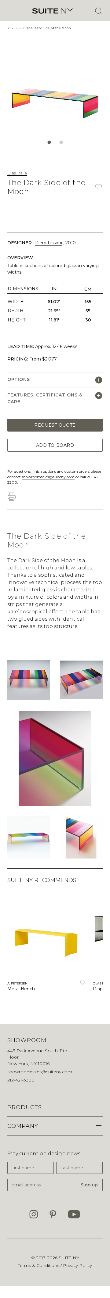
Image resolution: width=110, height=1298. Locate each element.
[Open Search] (98, 11)
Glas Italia (17, 173)
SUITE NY (69, 1257)
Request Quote (54, 425)
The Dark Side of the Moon (48, 28)
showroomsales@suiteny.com (48, 477)
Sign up (89, 1185)
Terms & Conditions (39, 1265)
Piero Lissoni (48, 243)
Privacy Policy (77, 1265)
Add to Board (55, 445)
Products (14, 28)
